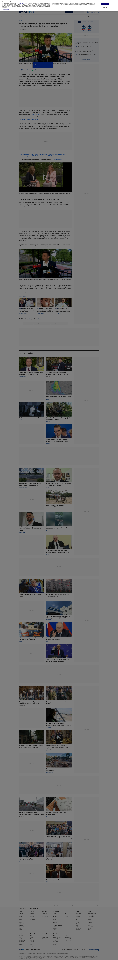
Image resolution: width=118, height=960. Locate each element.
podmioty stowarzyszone (20, 3)
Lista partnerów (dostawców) (56, 6)
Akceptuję (105, 3)
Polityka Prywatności (5, 9)
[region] (59, 5)
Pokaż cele (105, 7)
